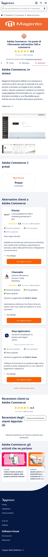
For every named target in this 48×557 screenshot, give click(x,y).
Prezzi (11, 63)
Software (5, 525)
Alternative (25, 63)
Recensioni (41, 63)
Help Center (6, 540)
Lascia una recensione (35, 418)
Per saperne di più (24, 261)
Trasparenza (6, 509)
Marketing (9, 15)
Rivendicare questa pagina (34, 59)
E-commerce (19, 15)
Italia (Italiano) (15, 550)
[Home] (2, 15)
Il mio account (7, 536)
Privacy (4, 505)
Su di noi (5, 521)
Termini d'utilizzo (8, 513)
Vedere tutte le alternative (24, 388)
